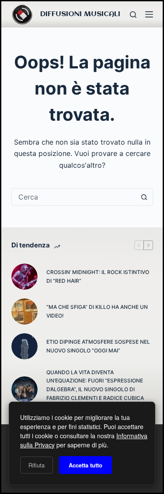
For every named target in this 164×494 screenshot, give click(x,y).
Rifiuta (36, 465)
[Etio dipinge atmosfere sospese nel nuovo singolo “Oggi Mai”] (24, 346)
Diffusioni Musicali (80, 14)
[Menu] (149, 14)
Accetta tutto (85, 465)
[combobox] (74, 197)
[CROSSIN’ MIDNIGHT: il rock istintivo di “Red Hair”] (24, 277)
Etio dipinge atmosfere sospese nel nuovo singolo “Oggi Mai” (98, 346)
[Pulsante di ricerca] (144, 197)
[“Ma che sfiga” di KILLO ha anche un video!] (24, 311)
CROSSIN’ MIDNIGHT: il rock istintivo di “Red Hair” (97, 276)
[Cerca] (133, 14)
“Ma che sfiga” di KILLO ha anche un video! (97, 311)
